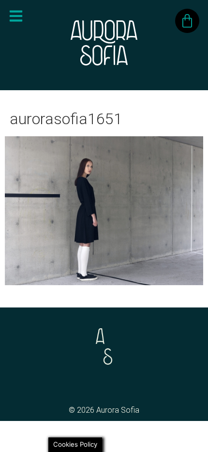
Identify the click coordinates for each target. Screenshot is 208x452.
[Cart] (187, 21)
